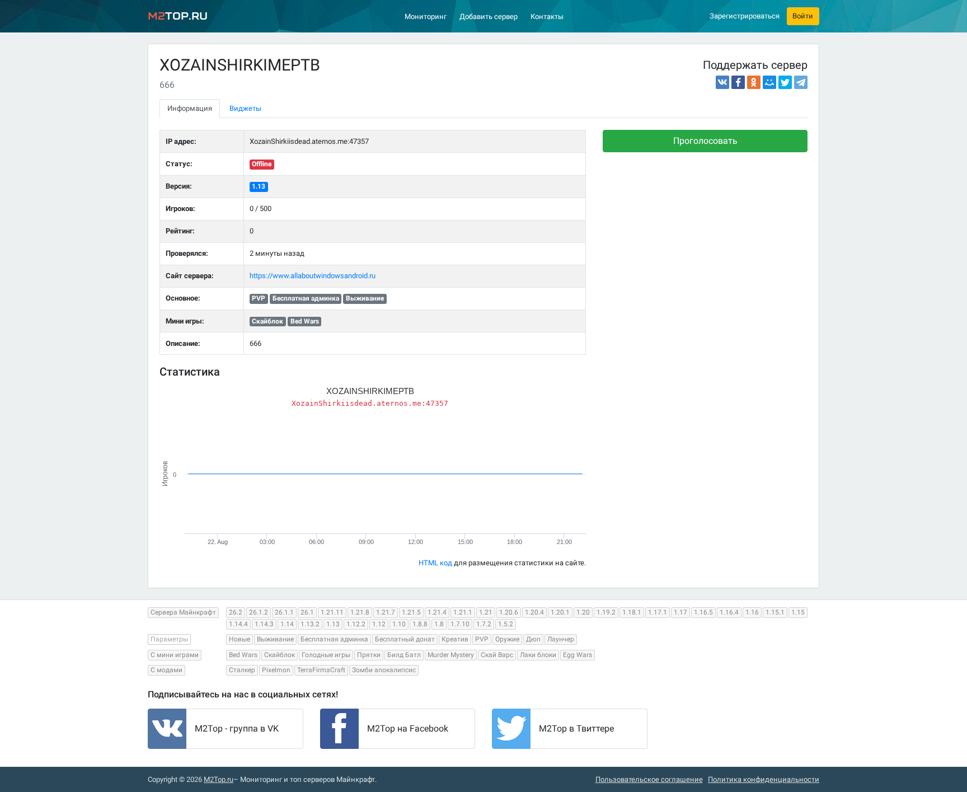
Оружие (507, 639)
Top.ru (178, 16)
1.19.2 (606, 612)
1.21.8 (359, 612)
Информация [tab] (189, 108)
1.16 (752, 612)
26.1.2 (258, 612)
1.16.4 (729, 612)
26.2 (235, 612)
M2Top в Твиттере (576, 728)
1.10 (399, 624)
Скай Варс (497, 655)
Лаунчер (560, 639)
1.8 (439, 624)
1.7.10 (460, 624)
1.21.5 (411, 612)
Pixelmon (276, 670)
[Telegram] (801, 82)
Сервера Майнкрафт (183, 612)
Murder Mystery (451, 655)
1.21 (485, 612)
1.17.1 (657, 612)
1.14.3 (264, 624)
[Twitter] (785, 82)
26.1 (307, 612)
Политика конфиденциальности (763, 779)
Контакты (547, 16)
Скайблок (279, 655)
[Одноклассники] (754, 82)
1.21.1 (462, 612)
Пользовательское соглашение (649, 779)
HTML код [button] (435, 563)
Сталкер (242, 670)
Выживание (275, 639)
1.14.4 (238, 624)
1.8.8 (420, 624)
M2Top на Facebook (407, 728)
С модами (166, 670)
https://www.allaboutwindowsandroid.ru (312, 275)
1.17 (680, 612)
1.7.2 (483, 624)
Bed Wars (243, 655)
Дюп (533, 639)
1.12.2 (355, 624)
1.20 (583, 612)
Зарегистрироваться (745, 16)
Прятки (369, 655)
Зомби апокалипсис (384, 670)
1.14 (287, 624)
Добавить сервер (488, 16)
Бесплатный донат (405, 639)
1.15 (798, 612)
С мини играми (175, 655)
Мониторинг (426, 16)
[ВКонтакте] (722, 82)
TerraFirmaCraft (321, 670)
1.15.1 (775, 612)
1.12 (379, 624)
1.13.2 (310, 624)
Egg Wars (577, 655)
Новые (239, 639)
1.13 (258, 186)
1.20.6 (508, 612)
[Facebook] (738, 82)
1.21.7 (385, 612)
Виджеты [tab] (245, 108)
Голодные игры (326, 655)
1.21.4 (437, 612)
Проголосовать (705, 140)
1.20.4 (534, 612)
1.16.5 (703, 612)
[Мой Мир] (769, 82)
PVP (482, 639)
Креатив (455, 639)
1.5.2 (505, 624)
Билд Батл (404, 655)
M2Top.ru (218, 779)
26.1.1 (284, 612)
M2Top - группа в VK (237, 728)
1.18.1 (631, 612)
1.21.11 (332, 612)
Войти (802, 16)
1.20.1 (560, 612)
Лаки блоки (538, 655)
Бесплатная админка (334, 639)
